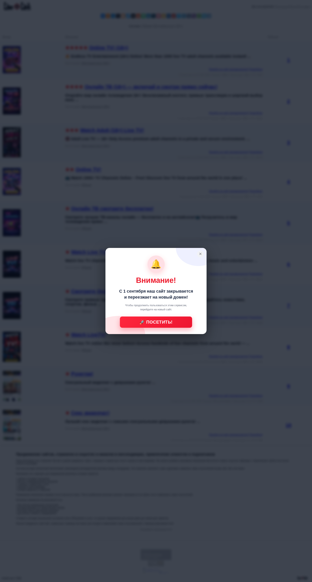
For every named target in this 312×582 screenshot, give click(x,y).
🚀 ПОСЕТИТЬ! (156, 322)
